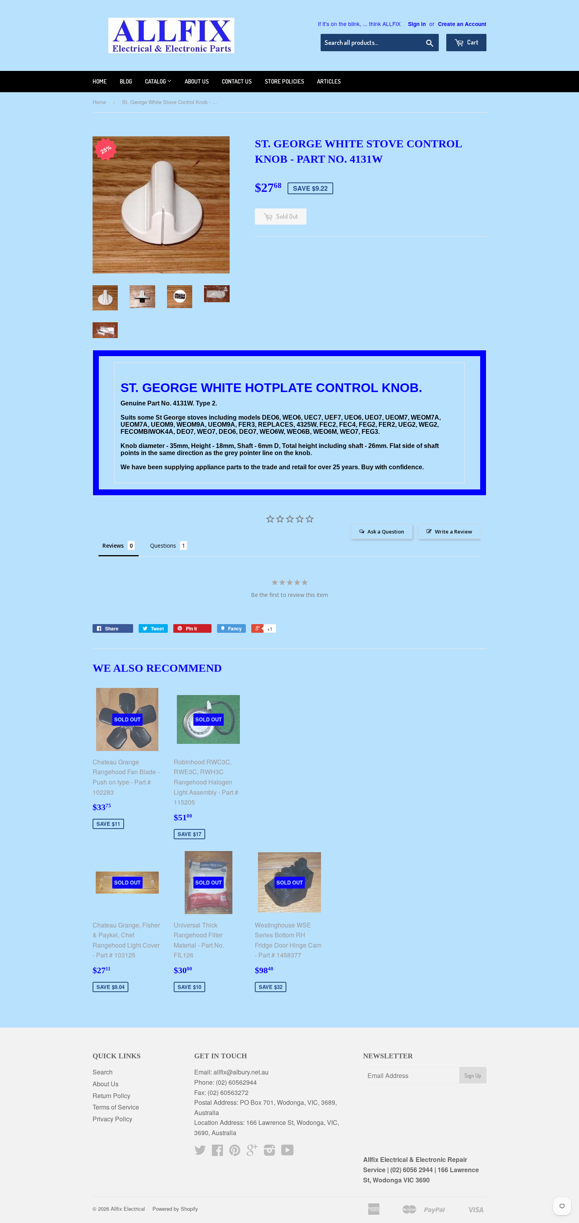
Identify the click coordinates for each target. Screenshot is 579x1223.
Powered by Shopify (175, 1208)
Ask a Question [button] (385, 531)
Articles (329, 81)
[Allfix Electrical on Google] (252, 1152)
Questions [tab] (163, 545)
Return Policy (111, 1095)
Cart (472, 42)
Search (103, 1071)
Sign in (417, 24)
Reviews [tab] (113, 545)
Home (100, 81)
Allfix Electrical (128, 1208)
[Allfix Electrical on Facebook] (217, 1152)
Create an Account (462, 24)
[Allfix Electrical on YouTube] (287, 1152)
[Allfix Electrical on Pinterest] (235, 1152)
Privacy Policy (112, 1118)
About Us (106, 1083)
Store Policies (284, 81)
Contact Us (237, 81)
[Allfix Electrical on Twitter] (200, 1152)
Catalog (156, 81)
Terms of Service (116, 1106)
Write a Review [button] (453, 531)
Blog (126, 81)
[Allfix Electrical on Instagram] (270, 1152)
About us (197, 81)
